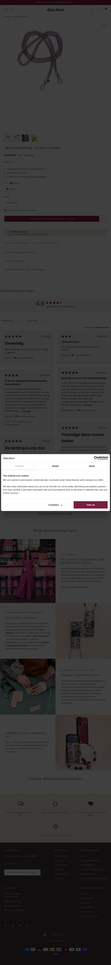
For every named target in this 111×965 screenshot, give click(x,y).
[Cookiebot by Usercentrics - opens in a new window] (96, 458)
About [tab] (92, 466)
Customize (53, 505)
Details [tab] (55, 466)
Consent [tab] (19, 466)
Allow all (90, 505)
